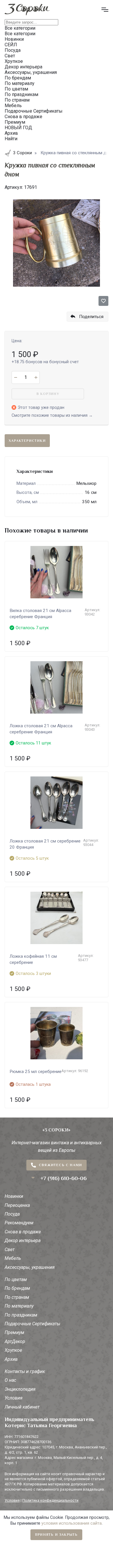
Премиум (14, 1332)
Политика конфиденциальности (50, 1500)
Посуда (12, 1214)
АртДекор (15, 1341)
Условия (14, 1398)
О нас (10, 1380)
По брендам (17, 1288)
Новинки (14, 1196)
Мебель (13, 1258)
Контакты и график (25, 1371)
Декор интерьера (23, 1240)
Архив (11, 1359)
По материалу (19, 1306)
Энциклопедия (20, 1389)
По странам (17, 1297)
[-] (15, 377)
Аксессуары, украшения (30, 1267)
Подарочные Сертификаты (32, 1323)
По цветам (16, 1279)
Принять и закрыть (56, 1535)
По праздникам (21, 1315)
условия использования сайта (71, 1523)
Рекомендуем (19, 1222)
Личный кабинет (22, 1407)
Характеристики (27, 441)
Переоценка (17, 1205)
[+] (35, 377)
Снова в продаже (23, 1232)
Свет (9, 1249)
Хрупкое (13, 1350)
